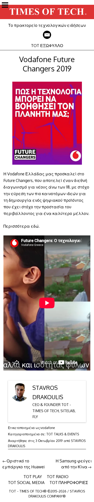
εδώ (35, 226)
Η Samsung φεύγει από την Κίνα (74, 463)
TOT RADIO (57, 476)
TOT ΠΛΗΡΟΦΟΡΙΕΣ (69, 482)
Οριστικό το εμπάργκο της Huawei (23, 463)
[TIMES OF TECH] (47, 19)
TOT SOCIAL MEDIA (26, 482)
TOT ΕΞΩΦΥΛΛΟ (47, 45)
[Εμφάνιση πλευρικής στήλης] (5, 5)
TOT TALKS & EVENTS (62, 434)
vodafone (48, 428)
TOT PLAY (33, 476)
